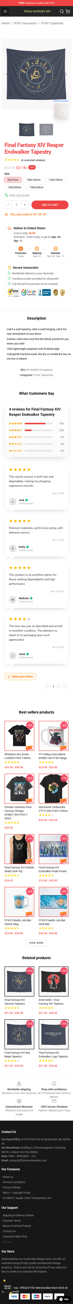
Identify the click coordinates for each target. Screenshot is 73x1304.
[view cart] (68, 11)
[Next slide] (66, 74)
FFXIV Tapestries (52, 23)
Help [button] (66, 1299)
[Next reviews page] (65, 686)
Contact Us (9, 1231)
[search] (62, 11)
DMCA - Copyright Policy (17, 1192)
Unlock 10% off (7, 1287)
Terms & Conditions (14, 1182)
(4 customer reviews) (33, 160)
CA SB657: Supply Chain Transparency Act (27, 1197)
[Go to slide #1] (27, 129)
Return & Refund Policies (17, 1225)
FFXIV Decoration (25, 23)
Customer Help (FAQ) (15, 1236)
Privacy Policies (12, 1187)
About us (8, 1176)
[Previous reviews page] (47, 686)
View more (36, 943)
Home (5, 23)
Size (7, 173)
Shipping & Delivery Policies (18, 1215)
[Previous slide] (7, 74)
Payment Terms (12, 1220)
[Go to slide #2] (46, 129)
